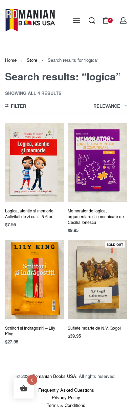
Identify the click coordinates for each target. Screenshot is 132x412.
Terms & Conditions (66, 405)
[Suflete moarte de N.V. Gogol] (97, 279)
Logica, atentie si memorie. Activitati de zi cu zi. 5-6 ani (29, 213)
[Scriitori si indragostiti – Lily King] (34, 279)
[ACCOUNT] (123, 20)
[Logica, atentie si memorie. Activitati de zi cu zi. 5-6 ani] (34, 162)
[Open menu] (76, 20)
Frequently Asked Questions (66, 390)
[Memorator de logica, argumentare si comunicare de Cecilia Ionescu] (97, 162)
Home (11, 60)
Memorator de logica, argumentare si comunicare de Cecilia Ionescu (96, 216)
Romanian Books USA (54, 376)
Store (32, 60)
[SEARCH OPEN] (91, 20)
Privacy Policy (66, 397)
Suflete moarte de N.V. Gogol (94, 328)
